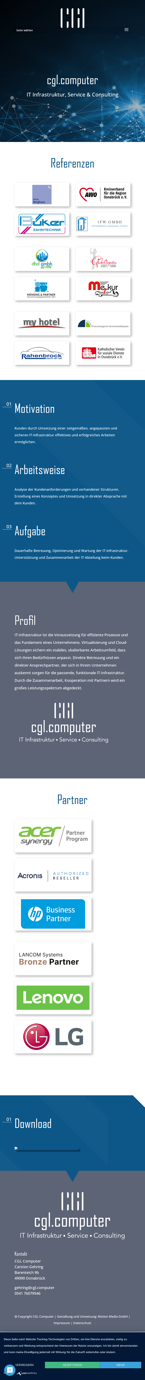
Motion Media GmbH (113, 1316)
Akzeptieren (72, 1365)
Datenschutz (82, 1323)
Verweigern (24, 1365)
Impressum (62, 1323)
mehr (120, 1365)
